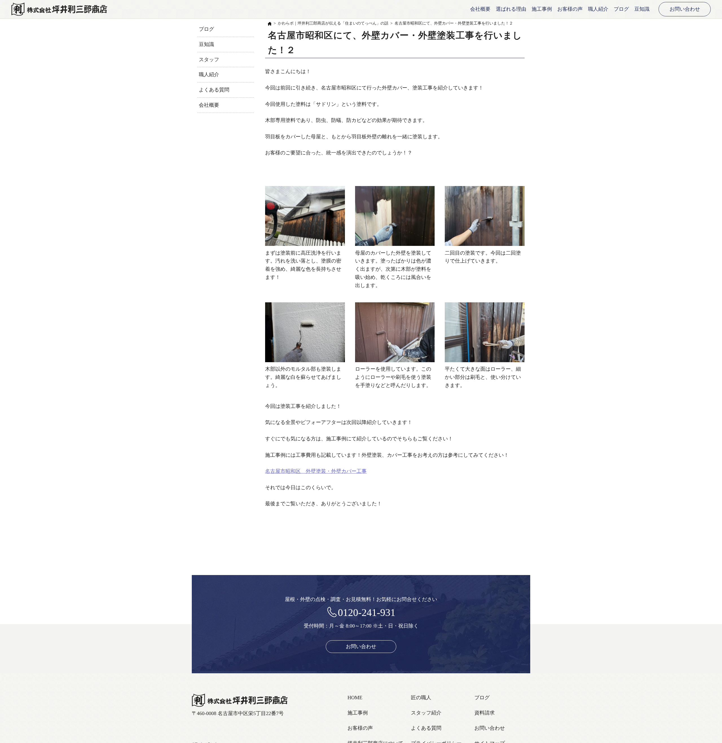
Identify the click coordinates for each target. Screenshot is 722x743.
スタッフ (209, 59)
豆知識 (642, 9)
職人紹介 (598, 9)
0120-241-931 (366, 612)
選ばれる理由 (511, 9)
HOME (354, 697)
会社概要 (480, 9)
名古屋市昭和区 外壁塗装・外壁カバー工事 (316, 471)
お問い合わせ (685, 9)
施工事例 (542, 9)
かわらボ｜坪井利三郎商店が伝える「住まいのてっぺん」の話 (333, 23)
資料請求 (484, 713)
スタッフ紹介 (426, 713)
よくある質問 (214, 90)
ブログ (621, 9)
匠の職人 (421, 697)
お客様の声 (570, 9)
